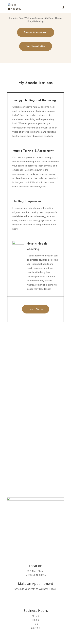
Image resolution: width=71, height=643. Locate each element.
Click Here (35, 466)
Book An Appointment (36, 32)
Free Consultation (35, 46)
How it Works (36, 309)
